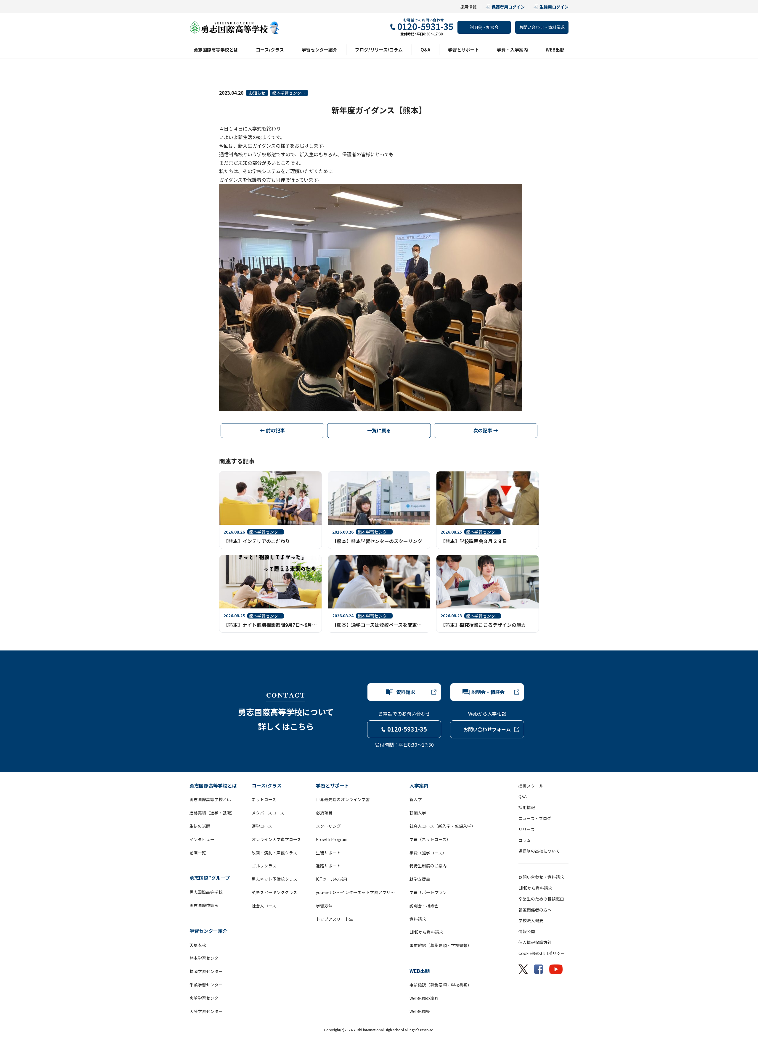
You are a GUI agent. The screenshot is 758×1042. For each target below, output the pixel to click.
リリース (526, 829)
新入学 (415, 799)
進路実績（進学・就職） (212, 813)
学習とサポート (463, 49)
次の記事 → (485, 430)
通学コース (262, 826)
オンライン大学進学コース (276, 839)
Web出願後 (419, 1011)
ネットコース (264, 799)
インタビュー (202, 839)
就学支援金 (419, 879)
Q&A (425, 49)
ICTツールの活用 (331, 879)
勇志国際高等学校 (206, 892)
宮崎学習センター (206, 998)
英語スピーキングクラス (274, 892)
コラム (524, 840)
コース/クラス (270, 49)
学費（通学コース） (428, 853)
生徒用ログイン (553, 7)
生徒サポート (328, 853)
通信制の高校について (539, 851)
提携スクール (530, 786)
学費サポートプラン (428, 892)
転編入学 (417, 813)
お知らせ (257, 93)
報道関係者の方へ (535, 910)
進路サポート (328, 866)
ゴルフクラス (264, 866)
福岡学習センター (206, 971)
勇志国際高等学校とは (216, 49)
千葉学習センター (206, 985)
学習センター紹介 (319, 49)
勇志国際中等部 (204, 905)
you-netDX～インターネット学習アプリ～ (355, 892)
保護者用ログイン (508, 7)
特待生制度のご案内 (428, 866)
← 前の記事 (272, 430)
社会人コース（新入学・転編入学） (442, 826)
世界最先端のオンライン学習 (343, 799)
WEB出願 (555, 49)
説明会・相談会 (484, 27)
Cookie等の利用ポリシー (541, 953)
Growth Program (331, 839)
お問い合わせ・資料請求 (542, 27)
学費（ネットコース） (430, 839)
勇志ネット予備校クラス (274, 879)
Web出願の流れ (424, 998)
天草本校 (198, 945)
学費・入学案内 (512, 49)
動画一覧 (198, 853)
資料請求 (417, 919)
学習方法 (324, 906)
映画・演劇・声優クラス (274, 853)
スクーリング (328, 826)
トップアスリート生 (334, 919)
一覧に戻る (379, 430)
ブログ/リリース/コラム (379, 49)
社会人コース (264, 906)
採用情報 (468, 7)
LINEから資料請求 (426, 932)
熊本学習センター (288, 93)
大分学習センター (206, 1011)
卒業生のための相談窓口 (541, 899)
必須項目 (324, 813)
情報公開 (526, 931)
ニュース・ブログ (534, 818)
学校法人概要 (530, 920)
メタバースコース (268, 813)
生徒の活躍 (200, 826)
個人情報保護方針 (535, 942)
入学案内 (418, 785)
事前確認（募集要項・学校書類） (440, 945)
